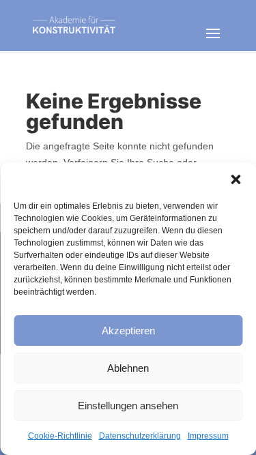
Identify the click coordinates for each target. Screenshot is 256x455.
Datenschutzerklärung (140, 436)
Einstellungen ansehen (128, 405)
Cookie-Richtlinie (60, 436)
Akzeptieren (128, 330)
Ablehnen (128, 368)
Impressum (208, 436)
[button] (235, 179)
